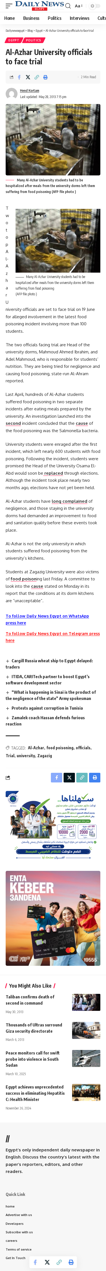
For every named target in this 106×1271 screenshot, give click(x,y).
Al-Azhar (36, 747)
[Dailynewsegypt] (39, 6)
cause (82, 423)
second (13, 423)
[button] (10, 6)
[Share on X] (28, 77)
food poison (23, 579)
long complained (69, 501)
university (26, 755)
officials (83, 747)
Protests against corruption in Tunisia (47, 707)
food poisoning (59, 747)
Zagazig (44, 755)
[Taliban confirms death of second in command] (86, 1002)
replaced (53, 473)
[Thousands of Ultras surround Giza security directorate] (86, 1030)
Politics (34, 40)
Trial (10, 755)
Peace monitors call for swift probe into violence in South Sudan (33, 1059)
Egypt (14, 40)
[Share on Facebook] (19, 77)
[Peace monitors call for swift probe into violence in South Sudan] (86, 1058)
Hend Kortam (29, 90)
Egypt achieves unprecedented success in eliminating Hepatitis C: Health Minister (35, 1093)
